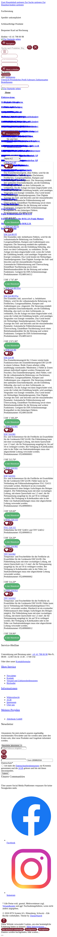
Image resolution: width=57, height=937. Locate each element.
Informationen (9, 688)
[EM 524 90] (10, 350)
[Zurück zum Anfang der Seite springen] (4, 920)
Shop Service (8, 666)
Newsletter (11, 675)
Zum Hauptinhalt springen (13, 2)
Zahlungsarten (42, 80)
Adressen (31, 80)
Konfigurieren (31, 929)
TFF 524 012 (9, 598)
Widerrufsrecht (13, 697)
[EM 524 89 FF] (11, 226)
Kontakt (10, 678)
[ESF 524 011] (11, 468)
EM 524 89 (9, 170)
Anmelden (6, 75)
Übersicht (5, 80)
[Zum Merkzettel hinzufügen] (8, 166)
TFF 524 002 (9, 554)
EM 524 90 (9, 357)
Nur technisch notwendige (12, 929)
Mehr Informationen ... (36, 926)
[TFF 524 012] (11, 590)
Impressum (11, 702)
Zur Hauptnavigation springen (23, 3)
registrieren (10, 77)
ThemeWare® (36, 916)
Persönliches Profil (18, 80)
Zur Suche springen (33, 2)
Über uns (11, 705)
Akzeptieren (43, 929)
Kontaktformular (23, 661)
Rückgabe (11, 683)
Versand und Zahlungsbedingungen (22, 680)
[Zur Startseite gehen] (11, 39)
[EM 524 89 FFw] (12, 288)
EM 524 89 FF (10, 234)
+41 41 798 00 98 (40, 654)
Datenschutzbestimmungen (27, 766)
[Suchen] (29, 47)
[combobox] (13, 48)
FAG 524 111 (10, 527)
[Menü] (4, 52)
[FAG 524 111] (11, 520)
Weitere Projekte (10, 709)
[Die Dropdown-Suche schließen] (35, 47)
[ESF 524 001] (11, 426)
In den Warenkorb (12, 222)
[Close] (2, 935)
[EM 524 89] (10, 162)
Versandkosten (8, 906)
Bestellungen (6, 82)
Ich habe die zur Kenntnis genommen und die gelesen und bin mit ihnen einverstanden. (26, 768)
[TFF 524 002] (11, 546)
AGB (9, 700)
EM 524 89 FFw (11, 296)
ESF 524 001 (9, 434)
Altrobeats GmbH (14, 719)
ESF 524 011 (9, 476)
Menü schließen (12, 70)
